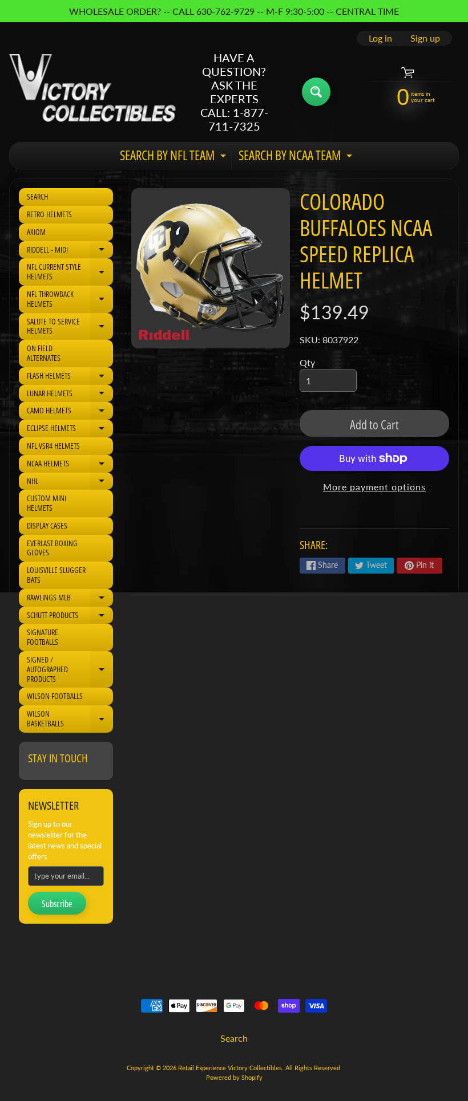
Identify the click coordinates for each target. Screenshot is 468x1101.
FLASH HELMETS (70, 377)
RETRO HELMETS (49, 214)
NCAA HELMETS (70, 465)
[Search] (316, 92)
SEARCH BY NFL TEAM (174, 157)
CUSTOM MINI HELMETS (46, 503)
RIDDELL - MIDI (70, 251)
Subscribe (57, 903)
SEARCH (37, 196)
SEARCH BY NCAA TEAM (297, 157)
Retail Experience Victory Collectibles (230, 1067)
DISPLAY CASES (47, 525)
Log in (380, 38)
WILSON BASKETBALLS (70, 719)
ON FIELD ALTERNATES (43, 353)
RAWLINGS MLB (70, 599)
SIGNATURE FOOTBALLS (42, 637)
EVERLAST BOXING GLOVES (52, 548)
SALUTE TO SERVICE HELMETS (70, 327)
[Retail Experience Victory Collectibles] (92, 91)
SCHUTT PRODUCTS (70, 617)
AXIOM (36, 231)
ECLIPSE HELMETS (70, 429)
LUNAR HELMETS (70, 395)
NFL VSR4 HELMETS (53, 445)
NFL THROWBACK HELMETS (70, 299)
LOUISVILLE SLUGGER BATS (56, 574)
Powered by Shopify (234, 1077)
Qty (307, 362)
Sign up (425, 38)
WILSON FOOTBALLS (55, 695)
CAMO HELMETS (70, 412)
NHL (70, 483)
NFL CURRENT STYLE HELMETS (70, 272)
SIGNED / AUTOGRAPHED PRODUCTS (70, 669)
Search (234, 1038)
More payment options (374, 486)
